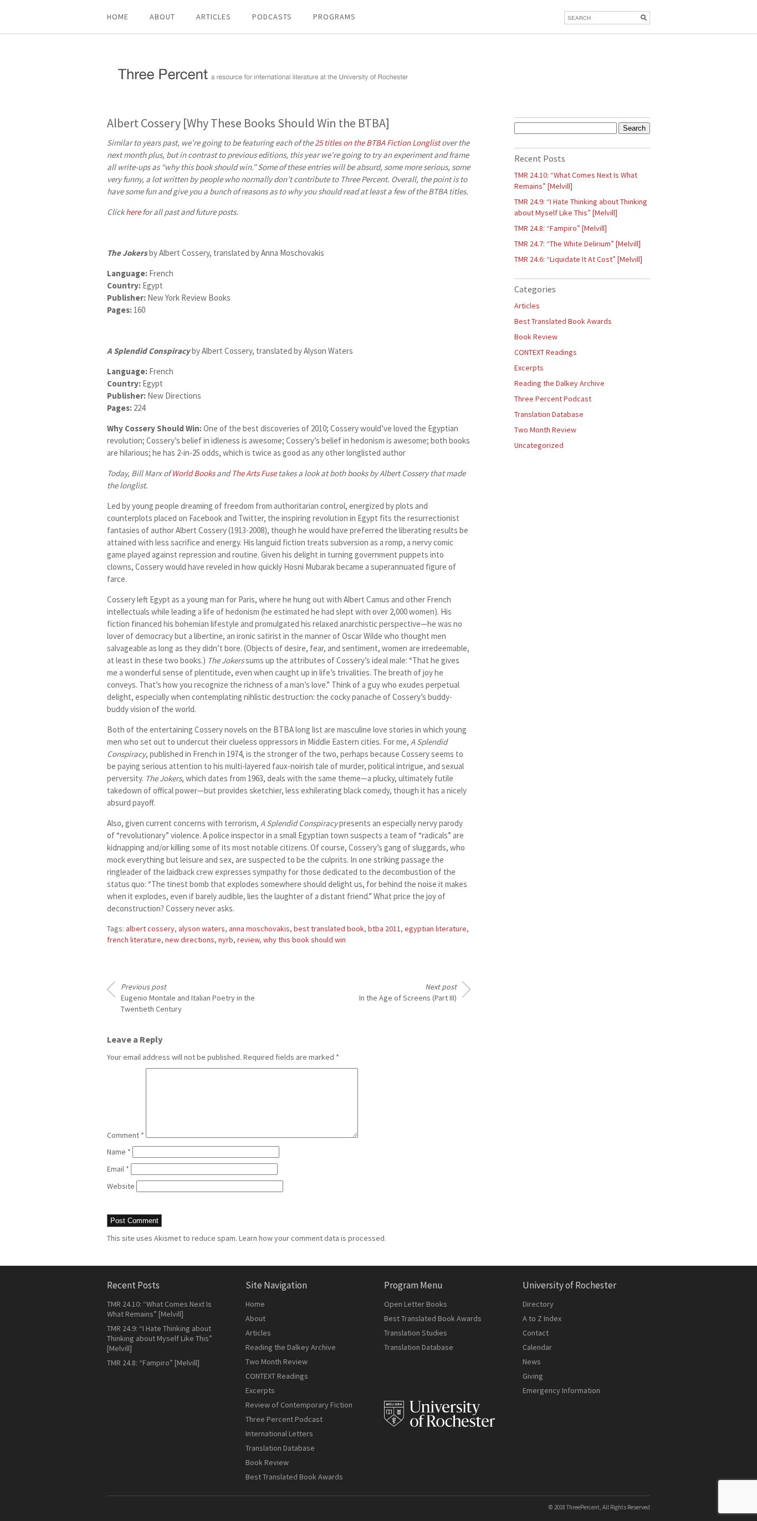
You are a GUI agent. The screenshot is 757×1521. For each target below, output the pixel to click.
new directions (189, 940)
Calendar (537, 1347)
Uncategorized (539, 445)
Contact (536, 1333)
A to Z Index (542, 1318)
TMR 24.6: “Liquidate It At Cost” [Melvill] (578, 259)
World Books (193, 473)
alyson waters (201, 929)
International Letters (279, 1433)
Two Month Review (545, 430)
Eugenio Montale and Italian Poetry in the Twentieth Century (188, 998)
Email (118, 1169)
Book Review (535, 337)
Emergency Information (561, 1390)
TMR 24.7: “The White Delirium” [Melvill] (577, 244)
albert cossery (150, 929)
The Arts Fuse (254, 473)
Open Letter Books (415, 1304)
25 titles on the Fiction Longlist (377, 142)
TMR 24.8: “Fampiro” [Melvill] (560, 228)
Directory (538, 1304)
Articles (527, 306)
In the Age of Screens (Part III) (408, 992)
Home (118, 17)
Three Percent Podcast (552, 399)
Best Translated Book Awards (563, 321)
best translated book (329, 929)
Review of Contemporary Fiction (298, 1405)
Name (119, 1152)
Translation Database (549, 414)
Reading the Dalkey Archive (559, 383)
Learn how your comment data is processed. (312, 1238)
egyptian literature (436, 929)
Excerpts (529, 368)
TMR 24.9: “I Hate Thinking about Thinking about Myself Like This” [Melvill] (159, 1338)
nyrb (225, 940)
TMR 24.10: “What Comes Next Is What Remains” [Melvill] (159, 1309)
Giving (533, 1376)
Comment (125, 1135)
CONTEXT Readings (545, 352)
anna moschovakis (259, 929)
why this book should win (304, 940)
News (532, 1362)
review (248, 940)
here (133, 212)
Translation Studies (415, 1333)
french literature (134, 940)
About (162, 17)
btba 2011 (384, 929)
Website (121, 1186)
